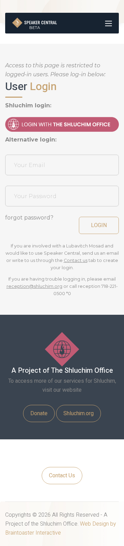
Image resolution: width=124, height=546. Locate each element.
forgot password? (29, 217)
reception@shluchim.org (34, 286)
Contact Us (62, 475)
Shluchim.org (78, 413)
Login (99, 225)
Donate (39, 413)
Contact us (75, 260)
